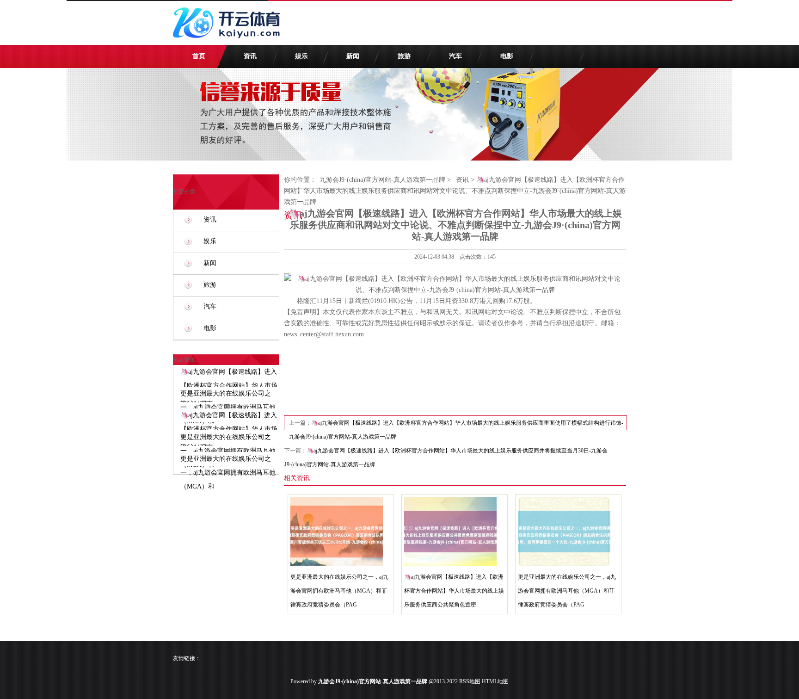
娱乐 (301, 56)
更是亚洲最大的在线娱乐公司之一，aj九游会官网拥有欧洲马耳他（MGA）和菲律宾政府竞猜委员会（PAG (339, 591)
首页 (198, 56)
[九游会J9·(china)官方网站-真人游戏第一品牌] (228, 42)
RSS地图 (469, 681)
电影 (506, 56)
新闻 (352, 56)
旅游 (404, 56)
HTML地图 (495, 681)
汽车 (455, 56)
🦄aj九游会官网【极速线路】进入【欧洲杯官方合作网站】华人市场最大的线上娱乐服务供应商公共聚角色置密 (454, 591)
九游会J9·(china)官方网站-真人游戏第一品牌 (382, 179)
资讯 (250, 56)
